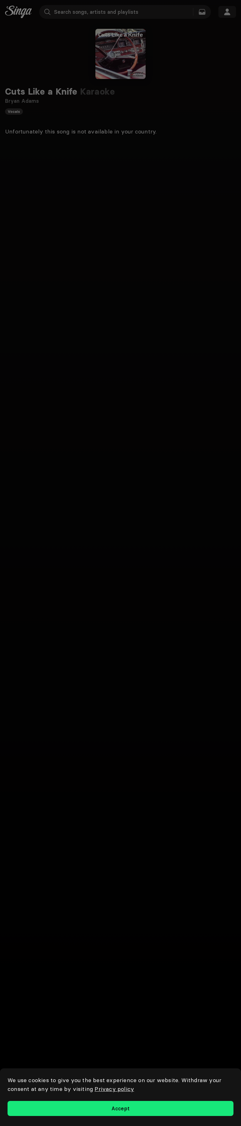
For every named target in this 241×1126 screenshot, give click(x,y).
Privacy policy (114, 1088)
